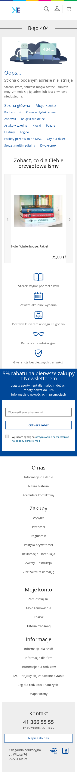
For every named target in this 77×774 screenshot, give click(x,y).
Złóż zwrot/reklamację (38, 572)
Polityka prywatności (38, 545)
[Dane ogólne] (57, 8)
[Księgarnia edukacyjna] (53, 751)
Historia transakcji (39, 626)
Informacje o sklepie (38, 477)
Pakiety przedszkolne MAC (23, 139)
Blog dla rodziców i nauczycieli (38, 685)
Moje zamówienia (38, 608)
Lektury (9, 132)
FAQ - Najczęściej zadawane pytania (38, 676)
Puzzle (50, 125)
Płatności (38, 527)
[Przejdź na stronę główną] (16, 10)
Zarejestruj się (38, 599)
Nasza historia (38, 486)
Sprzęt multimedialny (19, 145)
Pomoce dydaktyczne (41, 112)
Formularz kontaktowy (38, 495)
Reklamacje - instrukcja (38, 554)
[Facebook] (65, 751)
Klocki (37, 125)
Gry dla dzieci (56, 139)
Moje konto (46, 105)
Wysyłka (38, 518)
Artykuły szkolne (15, 125)
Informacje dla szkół (38, 649)
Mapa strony (38, 694)
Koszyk (38, 617)
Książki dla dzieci (33, 119)
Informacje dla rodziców (38, 667)
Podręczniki (12, 112)
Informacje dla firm (38, 658)
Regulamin (38, 536)
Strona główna (17, 105)
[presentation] (7, 218)
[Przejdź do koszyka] (69, 9)
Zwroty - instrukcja (38, 563)
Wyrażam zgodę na (40, 438)
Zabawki (10, 119)
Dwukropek (48, 145)
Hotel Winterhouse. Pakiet (29, 246)
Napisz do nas (38, 738)
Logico (24, 132)
